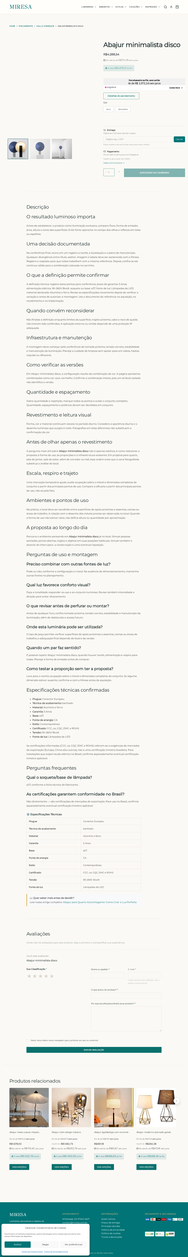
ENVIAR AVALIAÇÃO (94, 1050)
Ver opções (19, 1167)
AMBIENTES (104, 7)
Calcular (179, 139)
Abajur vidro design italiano (66, 1132)
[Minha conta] (171, 6)
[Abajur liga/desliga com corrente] (114, 1107)
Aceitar (18, 1244)
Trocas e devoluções (111, 1237)
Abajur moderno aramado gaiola (153, 1132)
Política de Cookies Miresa (32, 1252)
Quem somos (108, 1219)
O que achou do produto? (104, 989)
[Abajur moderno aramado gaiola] (156, 1107)
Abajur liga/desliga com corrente (111, 1132)
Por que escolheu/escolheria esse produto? (113, 1003)
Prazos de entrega (110, 1222)
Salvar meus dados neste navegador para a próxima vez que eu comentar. (65, 1040)
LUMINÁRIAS (87, 7)
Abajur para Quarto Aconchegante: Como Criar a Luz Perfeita (100, 902)
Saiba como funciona (112, 163)
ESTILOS (120, 7)
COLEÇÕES (134, 7)
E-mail (132, 969)
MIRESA (20, 6)
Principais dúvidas (110, 1226)
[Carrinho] (177, 6)
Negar (45, 1244)
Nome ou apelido (100, 969)
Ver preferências (73, 1244)
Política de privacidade (113, 1230)
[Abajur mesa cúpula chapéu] (29, 1107)
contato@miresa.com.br (74, 1222)
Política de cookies (111, 1233)
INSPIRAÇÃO (151, 7)
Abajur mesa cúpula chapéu (24, 1132)
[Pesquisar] (165, 7)
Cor (105, 102)
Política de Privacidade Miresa (56, 1252)
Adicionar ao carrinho (154, 172)
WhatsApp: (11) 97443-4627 (76, 1219)
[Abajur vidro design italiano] (71, 1107)
